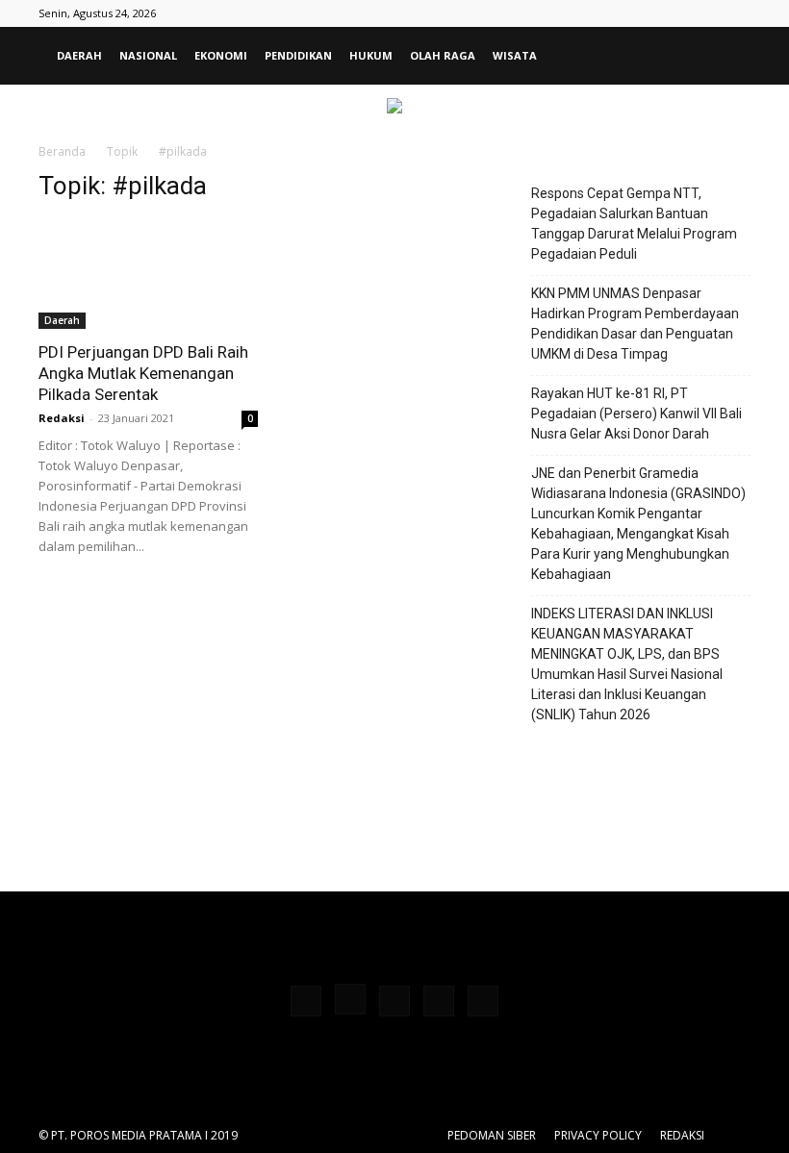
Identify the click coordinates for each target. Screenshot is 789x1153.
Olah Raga (442, 55)
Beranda (62, 151)
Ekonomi (220, 55)
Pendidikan (298, 55)
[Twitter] (438, 1001)
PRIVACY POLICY (598, 1135)
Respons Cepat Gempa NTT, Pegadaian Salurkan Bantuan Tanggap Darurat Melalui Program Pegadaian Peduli (634, 224)
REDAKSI (682, 1135)
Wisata (515, 55)
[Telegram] (394, 1001)
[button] (727, 56)
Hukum (371, 55)
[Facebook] (306, 1001)
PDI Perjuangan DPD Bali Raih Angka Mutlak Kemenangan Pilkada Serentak (143, 373)
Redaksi (61, 418)
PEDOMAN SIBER (491, 1135)
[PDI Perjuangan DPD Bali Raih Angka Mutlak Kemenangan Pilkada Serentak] (148, 274)
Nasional (148, 55)
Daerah (79, 55)
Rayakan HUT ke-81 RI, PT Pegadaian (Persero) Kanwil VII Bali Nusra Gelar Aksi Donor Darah (636, 413)
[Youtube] (483, 1001)
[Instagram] (350, 999)
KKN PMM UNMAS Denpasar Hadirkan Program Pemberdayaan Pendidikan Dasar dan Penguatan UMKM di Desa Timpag (635, 324)
